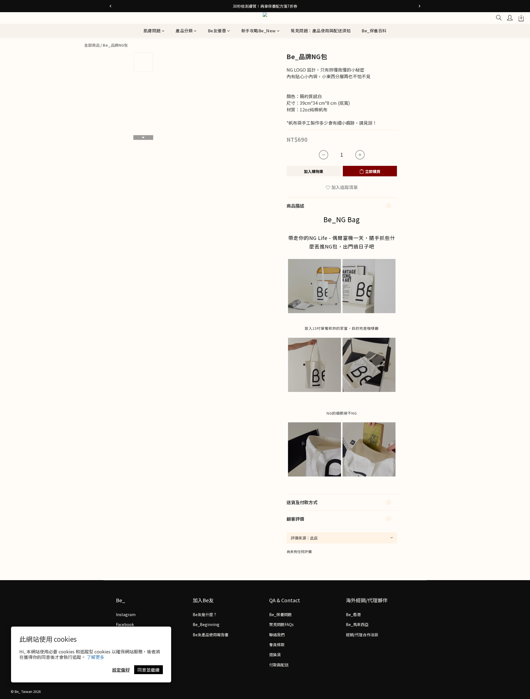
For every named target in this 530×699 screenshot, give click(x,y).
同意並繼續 (148, 669)
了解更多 (95, 657)
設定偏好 (121, 669)
